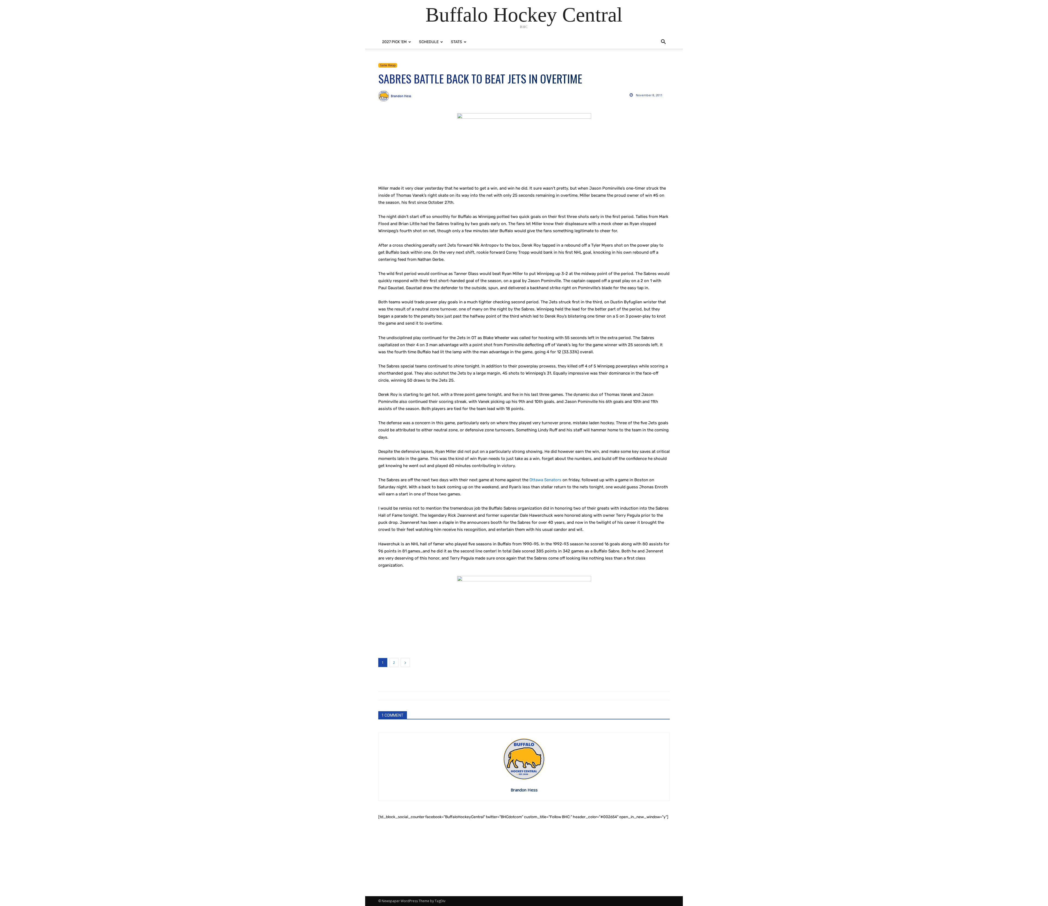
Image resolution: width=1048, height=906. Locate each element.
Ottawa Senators (545, 479)
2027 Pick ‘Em (394, 42)
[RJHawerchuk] (524, 613)
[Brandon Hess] (384, 96)
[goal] (524, 146)
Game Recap (387, 65)
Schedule (429, 42)
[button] (663, 42)
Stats (456, 42)
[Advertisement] (524, 858)
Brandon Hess (401, 96)
